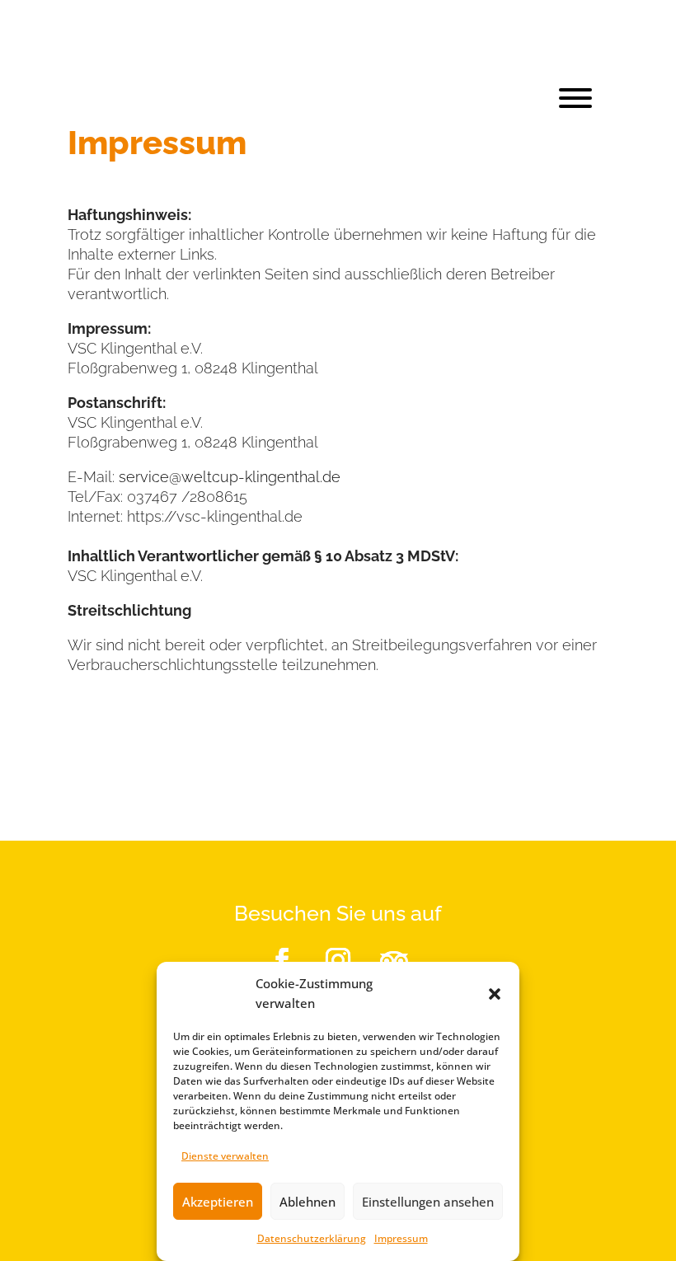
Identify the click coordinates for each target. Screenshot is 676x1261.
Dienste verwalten (225, 1156)
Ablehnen (307, 1201)
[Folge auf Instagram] (338, 960)
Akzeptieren (217, 1201)
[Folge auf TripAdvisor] (394, 960)
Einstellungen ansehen (428, 1201)
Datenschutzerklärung (311, 1238)
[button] (494, 994)
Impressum (401, 1238)
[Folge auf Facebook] (282, 960)
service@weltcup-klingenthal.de (229, 476)
